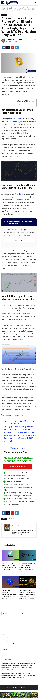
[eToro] (19, 448)
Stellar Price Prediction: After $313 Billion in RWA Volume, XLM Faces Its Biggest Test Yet (27, 567)
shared (21, 194)
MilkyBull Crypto (16, 119)
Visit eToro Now (17, 466)
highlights (25, 305)
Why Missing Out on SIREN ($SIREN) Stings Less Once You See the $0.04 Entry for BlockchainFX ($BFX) (27, 594)
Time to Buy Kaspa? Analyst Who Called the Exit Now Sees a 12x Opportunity (10, 566)
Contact (5, 632)
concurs (32, 251)
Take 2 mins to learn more (18, 461)
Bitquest (5, 649)
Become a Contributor (9, 644)
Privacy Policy (6, 638)
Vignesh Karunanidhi (14, 40)
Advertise (5, 647)
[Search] (35, 2)
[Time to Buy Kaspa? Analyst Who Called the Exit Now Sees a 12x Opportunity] (10, 551)
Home (3, 8)
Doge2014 (7, 230)
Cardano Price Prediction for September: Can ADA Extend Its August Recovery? (9, 594)
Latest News (11, 518)
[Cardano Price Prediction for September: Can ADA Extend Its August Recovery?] (10, 578)
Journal (9, 8)
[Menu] (2, 2)
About (4, 635)
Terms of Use (6, 641)
